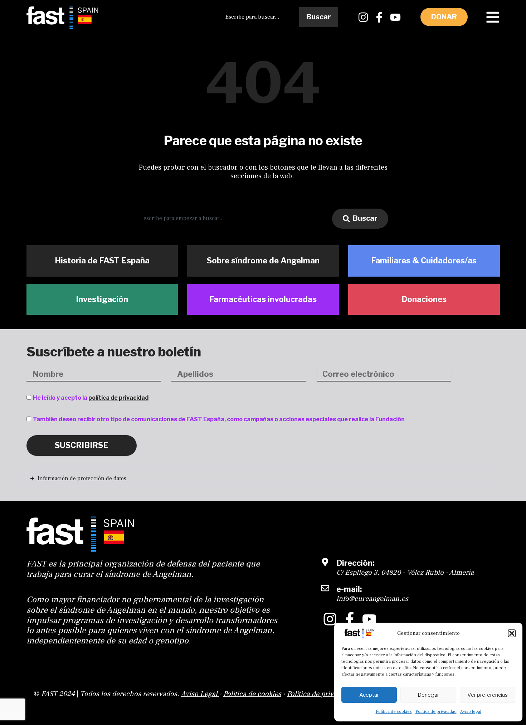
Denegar (428, 695)
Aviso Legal (199, 694)
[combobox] (258, 17)
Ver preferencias (487, 695)
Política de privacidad (436, 711)
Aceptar (369, 695)
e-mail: (349, 589)
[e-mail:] (325, 588)
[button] (511, 633)
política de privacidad (118, 397)
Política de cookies (394, 711)
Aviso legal (470, 711)
